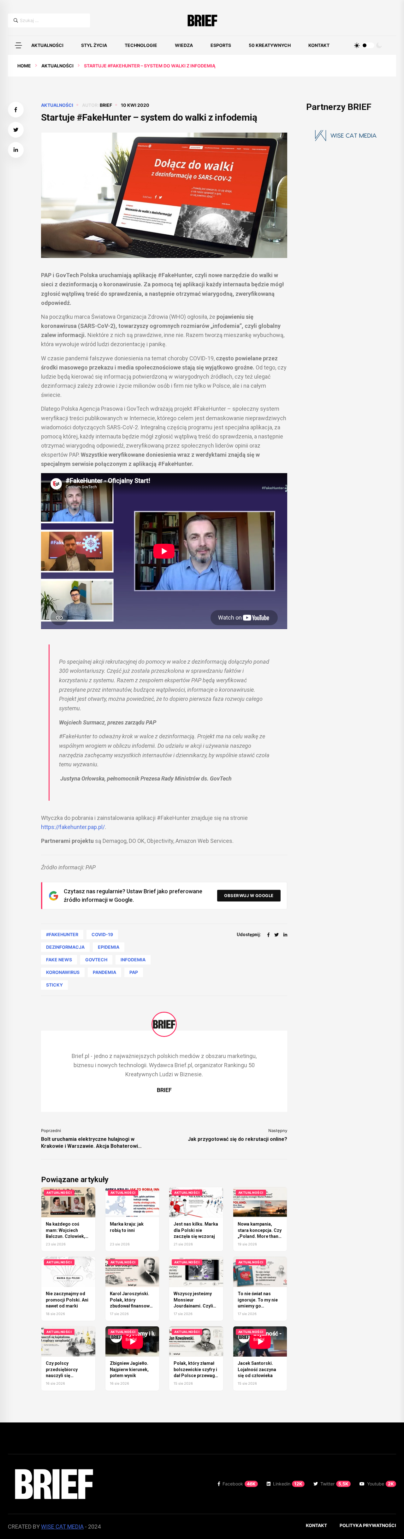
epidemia (108, 947)
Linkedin (287, 1483)
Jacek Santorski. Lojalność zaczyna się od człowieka (257, 1369)
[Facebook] (268, 934)
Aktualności (47, 45)
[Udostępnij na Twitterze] (16, 130)
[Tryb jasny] (357, 45)
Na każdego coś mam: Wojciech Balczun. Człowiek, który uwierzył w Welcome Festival (65, 1236)
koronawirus (63, 972)
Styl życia (94, 45)
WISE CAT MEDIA (62, 1526)
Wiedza (184, 45)
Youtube (380, 1483)
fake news (59, 959)
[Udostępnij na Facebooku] (16, 109)
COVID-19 (102, 934)
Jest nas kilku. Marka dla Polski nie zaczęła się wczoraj (196, 1230)
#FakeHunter (62, 934)
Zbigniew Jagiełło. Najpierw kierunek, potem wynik (129, 1369)
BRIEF (106, 105)
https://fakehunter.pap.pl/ (73, 827)
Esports (221, 45)
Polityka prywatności (368, 1525)
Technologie (141, 45)
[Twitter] (276, 934)
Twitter (334, 1483)
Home (24, 65)
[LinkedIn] (285, 934)
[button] (18, 45)
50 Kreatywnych (270, 45)
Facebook (239, 1483)
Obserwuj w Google (249, 895)
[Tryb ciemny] (379, 45)
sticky (54, 984)
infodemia (133, 959)
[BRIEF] (202, 20)
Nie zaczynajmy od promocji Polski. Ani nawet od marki (67, 1299)
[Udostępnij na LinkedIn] (16, 150)
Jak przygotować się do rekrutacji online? (237, 1139)
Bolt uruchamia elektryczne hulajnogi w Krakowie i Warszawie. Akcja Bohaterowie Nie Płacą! (91, 1143)
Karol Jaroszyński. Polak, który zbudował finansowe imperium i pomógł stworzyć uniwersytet (132, 1306)
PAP (133, 972)
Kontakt (319, 45)
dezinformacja (65, 947)
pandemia (104, 972)
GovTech (96, 959)
